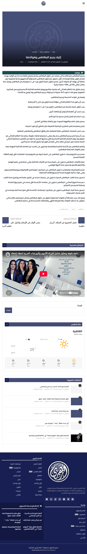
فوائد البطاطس (64, 209)
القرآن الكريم (38, 464)
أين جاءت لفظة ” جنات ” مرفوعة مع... (56, 423)
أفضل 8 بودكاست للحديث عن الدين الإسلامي (54, 387)
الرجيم (73, 209)
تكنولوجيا (39, 479)
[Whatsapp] (51, 499)
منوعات (18, 491)
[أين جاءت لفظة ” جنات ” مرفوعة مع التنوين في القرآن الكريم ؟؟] (76, 426)
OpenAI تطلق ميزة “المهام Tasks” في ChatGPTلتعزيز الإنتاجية (49, 435)
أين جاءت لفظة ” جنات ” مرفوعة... (13, 521)
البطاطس (80, 209)
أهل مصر (82, 522)
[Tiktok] (55, 499)
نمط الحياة (38, 495)
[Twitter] (68, 499)
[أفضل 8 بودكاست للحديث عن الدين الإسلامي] (76, 389)
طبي (40, 487)
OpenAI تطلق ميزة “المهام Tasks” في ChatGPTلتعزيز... (32, 528)
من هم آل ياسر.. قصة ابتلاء (60, 411)
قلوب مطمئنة (80, 534)
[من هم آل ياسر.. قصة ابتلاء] (76, 414)
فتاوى (18, 487)
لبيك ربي (82, 537)
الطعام (39, 475)
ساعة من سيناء (80, 526)
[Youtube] (64, 499)
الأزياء (40, 468)
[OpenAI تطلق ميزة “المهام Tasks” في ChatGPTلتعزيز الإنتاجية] (76, 438)
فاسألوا (82, 530)
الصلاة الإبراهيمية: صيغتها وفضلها (11, 528)
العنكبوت (82, 514)
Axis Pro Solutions (49, 550)
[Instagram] (59, 499)
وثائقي (18, 495)
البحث (79, 305)
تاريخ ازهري (17, 475)
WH (41, 550)
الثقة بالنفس (37, 471)
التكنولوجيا (17, 468)
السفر (19, 471)
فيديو (40, 491)
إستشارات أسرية (15, 464)
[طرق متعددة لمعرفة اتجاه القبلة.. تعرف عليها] (76, 401)
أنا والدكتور (81, 518)
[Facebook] (72, 499)
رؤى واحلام (38, 483)
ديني (19, 479)
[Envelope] (46, 499)
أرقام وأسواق (80, 510)
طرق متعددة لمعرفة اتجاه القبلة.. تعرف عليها (54, 399)
